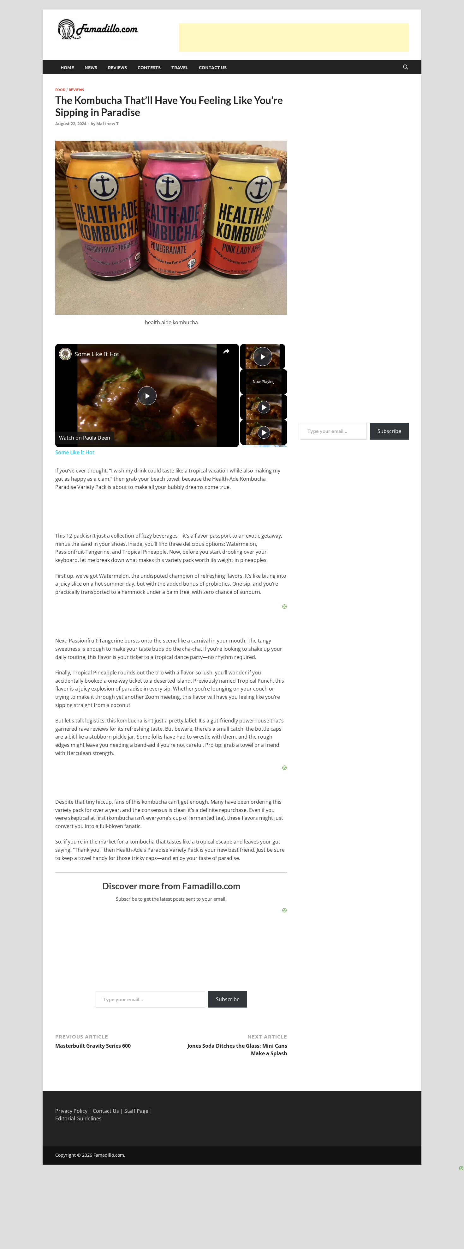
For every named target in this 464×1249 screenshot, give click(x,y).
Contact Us (213, 67)
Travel (179, 67)
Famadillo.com (108, 1155)
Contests (149, 67)
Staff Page (136, 1110)
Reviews (117, 67)
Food (60, 89)
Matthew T (107, 123)
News (91, 67)
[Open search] (405, 67)
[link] (65, 354)
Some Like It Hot (97, 354)
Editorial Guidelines (78, 1118)
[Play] (264, 407)
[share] (226, 351)
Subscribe (228, 999)
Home (67, 67)
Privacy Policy (71, 1110)
